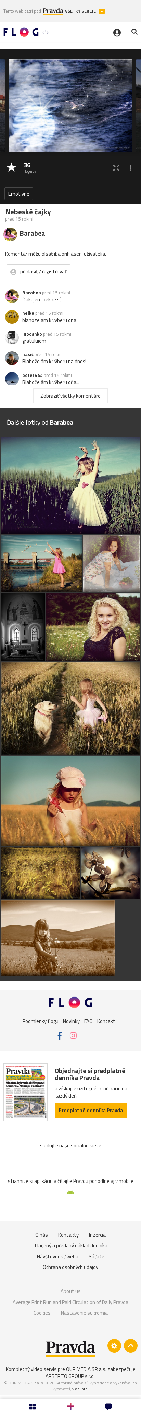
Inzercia (97, 1235)
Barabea (31, 292)
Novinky (71, 1021)
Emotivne (18, 194)
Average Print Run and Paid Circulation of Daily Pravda (70, 1302)
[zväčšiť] (116, 168)
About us (71, 1291)
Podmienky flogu (41, 1021)
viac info (80, 1389)
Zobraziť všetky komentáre (70, 396)
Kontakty (68, 1235)
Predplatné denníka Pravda (91, 1110)
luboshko (32, 333)
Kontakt (106, 1021)
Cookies (42, 1312)
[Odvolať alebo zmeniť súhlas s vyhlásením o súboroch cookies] (114, 1346)
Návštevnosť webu (57, 1256)
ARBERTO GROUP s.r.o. (70, 1376)
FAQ (88, 1021)
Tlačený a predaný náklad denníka (70, 1245)
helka (28, 313)
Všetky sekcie (81, 11)
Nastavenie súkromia (84, 1312)
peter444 (32, 375)
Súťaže (96, 1256)
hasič (28, 354)
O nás (41, 1235)
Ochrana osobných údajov (70, 1267)
